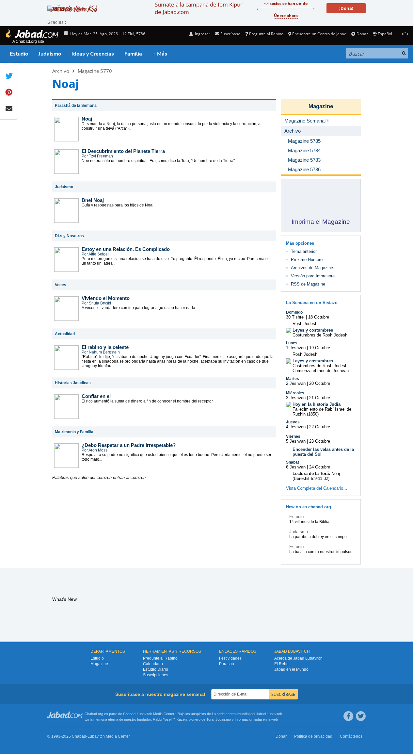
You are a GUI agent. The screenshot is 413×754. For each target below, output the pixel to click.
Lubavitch (144, 714)
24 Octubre (319, 467)
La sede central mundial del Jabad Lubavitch (247, 714)
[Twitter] (361, 716)
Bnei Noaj (93, 200)
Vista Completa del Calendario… (316, 488)
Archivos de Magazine (312, 267)
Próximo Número (307, 259)
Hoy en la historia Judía (317, 404)
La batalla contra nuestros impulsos (320, 551)
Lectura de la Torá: (311, 473)
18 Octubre (318, 317)
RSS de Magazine (308, 284)
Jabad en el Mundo (291, 669)
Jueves (293, 422)
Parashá (226, 664)
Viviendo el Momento (106, 298)
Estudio (19, 53)
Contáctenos (351, 736)
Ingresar (202, 34)
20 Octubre (319, 383)
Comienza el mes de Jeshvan (321, 370)
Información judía (249, 719)
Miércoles (295, 393)
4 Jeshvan (296, 426)
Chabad (129, 714)
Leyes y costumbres (313, 330)
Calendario (153, 664)
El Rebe (281, 664)
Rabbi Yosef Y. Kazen (170, 719)
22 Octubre (319, 426)
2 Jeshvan (296, 383)
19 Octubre (319, 347)
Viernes (293, 436)
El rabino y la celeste (105, 347)
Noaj (87, 119)
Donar (362, 34)
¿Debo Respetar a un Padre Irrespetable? (129, 445)
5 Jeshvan (296, 441)
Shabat (292, 462)
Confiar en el (96, 396)
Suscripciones (155, 675)
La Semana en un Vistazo (312, 302)
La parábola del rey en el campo (318, 536)
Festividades (230, 658)
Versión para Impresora (313, 275)
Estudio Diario (155, 669)
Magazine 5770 (95, 71)
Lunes (291, 343)
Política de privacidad (313, 736)
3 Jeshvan (296, 397)
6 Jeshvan (296, 467)
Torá (210, 719)
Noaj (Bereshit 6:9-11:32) (316, 476)
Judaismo (223, 719)
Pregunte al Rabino (266, 34)
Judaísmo (50, 53)
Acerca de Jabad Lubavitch (298, 658)
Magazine (321, 106)
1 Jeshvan (296, 347)
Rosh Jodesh (305, 323)
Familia (133, 53)
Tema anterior (304, 251)
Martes (292, 378)
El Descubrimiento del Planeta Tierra (123, 151)
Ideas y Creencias (92, 53)
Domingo (294, 312)
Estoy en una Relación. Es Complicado (126, 249)
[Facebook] (348, 716)
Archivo (60, 71)
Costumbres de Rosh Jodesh (320, 335)
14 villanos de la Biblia (309, 521)
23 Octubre (319, 441)
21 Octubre (319, 397)
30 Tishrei (295, 317)
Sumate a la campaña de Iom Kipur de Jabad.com (199, 8)
